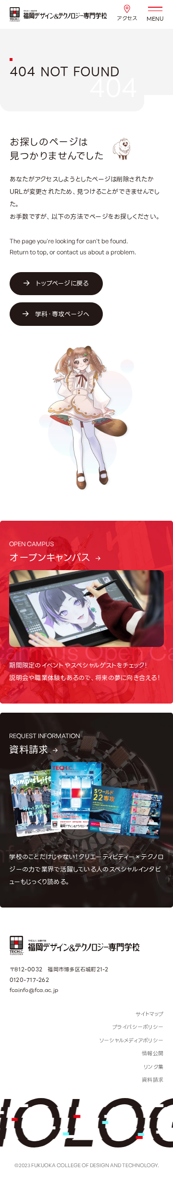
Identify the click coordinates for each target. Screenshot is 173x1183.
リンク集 (153, 1067)
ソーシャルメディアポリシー (131, 1040)
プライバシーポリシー (138, 1027)
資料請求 (152, 1079)
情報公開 (152, 1053)
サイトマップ (150, 1014)
